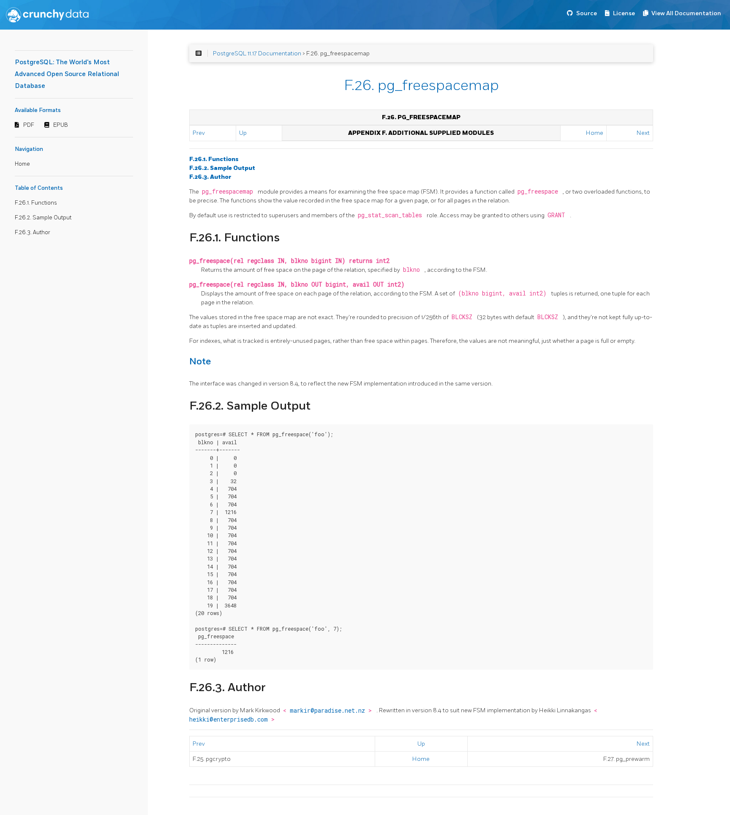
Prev (199, 133)
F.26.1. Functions (36, 203)
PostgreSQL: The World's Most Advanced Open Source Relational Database (67, 74)
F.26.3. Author (32, 232)
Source (586, 13)
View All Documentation (686, 13)
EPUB (60, 125)
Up (243, 133)
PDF (28, 125)
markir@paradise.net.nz (329, 710)
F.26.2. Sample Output (43, 217)
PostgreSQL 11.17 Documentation (257, 53)
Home (22, 164)
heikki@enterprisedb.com (230, 719)
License (624, 13)
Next (643, 133)
